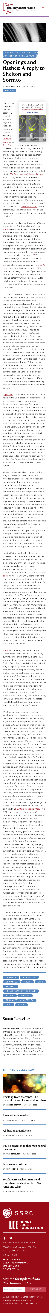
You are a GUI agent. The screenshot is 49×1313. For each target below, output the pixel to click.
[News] (5, 1238)
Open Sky (8, 394)
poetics (10, 986)
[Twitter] (11, 1238)
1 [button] (34, 255)
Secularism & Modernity (19, 1000)
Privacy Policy (13, 1259)
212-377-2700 (10, 1255)
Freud (27, 982)
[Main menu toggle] (43, 8)
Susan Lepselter (13, 86)
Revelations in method (16, 1115)
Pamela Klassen (12, 1120)
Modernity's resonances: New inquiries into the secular (20, 54)
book (5, 575)
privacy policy (30, 1303)
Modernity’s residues (15, 1164)
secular (25, 995)
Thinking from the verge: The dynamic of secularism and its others (24, 1099)
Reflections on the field (21, 991)
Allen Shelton (9, 145)
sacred (9, 995)
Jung (40, 982)
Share (8, 90)
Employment (11, 1266)
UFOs (8, 1005)
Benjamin (11, 977)
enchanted (11, 982)
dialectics (29, 977)
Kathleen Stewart (13, 1105)
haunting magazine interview (29, 809)
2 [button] (15, 892)
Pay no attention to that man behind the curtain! (24, 1148)
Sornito (6, 229)
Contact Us (11, 1269)
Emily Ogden (11, 1169)
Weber (21, 1005)
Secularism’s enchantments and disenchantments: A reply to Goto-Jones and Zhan (23, 1183)
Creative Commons (15, 1262)
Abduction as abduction (17, 1131)
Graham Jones (11, 1135)
